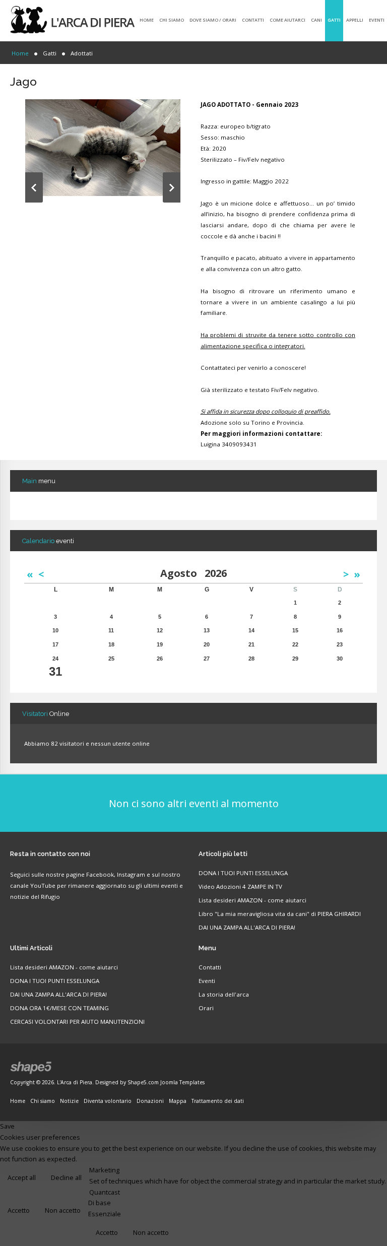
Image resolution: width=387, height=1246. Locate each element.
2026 (216, 573)
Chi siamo (171, 20)
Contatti (253, 20)
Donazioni (150, 1100)
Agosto (182, 573)
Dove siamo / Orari (212, 20)
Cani (316, 20)
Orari (206, 1008)
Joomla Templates (182, 1082)
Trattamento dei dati (217, 1100)
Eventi (376, 20)
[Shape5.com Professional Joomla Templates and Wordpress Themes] (31, 1068)
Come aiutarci (287, 20)
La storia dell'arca (224, 994)
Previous (34, 187)
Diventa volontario (108, 1100)
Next (171, 187)
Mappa (177, 1100)
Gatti (334, 20)
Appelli (354, 20)
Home (147, 20)
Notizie (69, 1100)
